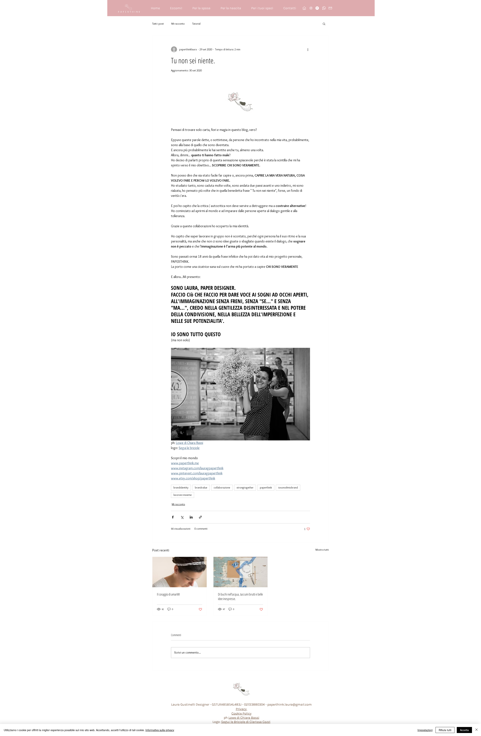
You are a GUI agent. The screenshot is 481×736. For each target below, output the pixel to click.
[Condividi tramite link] (200, 517)
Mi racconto (178, 23)
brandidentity (180, 487)
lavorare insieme (182, 495)
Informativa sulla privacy (159, 730)
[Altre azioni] (308, 49)
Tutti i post (158, 23)
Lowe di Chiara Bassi (243, 718)
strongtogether (245, 487)
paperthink (266, 487)
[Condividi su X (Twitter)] (182, 517)
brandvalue (201, 487)
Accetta (464, 730)
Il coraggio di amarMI (168, 594)
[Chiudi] (476, 730)
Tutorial (196, 23)
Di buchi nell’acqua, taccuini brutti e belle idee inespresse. (240, 596)
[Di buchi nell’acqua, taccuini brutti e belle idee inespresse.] (240, 572)
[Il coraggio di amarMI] (179, 572)
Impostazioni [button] (425, 730)
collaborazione (222, 487)
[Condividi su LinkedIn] (191, 517)
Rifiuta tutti (445, 730)
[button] (324, 23)
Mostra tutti (322, 549)
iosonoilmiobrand (288, 487)
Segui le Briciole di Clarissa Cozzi (245, 722)
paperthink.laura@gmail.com (289, 704)
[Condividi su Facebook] (173, 517)
